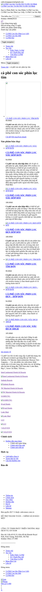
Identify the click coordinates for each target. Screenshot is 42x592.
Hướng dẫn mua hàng (14, 441)
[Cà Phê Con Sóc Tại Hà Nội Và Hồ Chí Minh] (19, 4)
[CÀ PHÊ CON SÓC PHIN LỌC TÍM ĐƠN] (23, 259)
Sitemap (9, 508)
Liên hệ (8, 59)
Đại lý (8, 504)
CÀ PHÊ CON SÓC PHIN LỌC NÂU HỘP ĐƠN (21, 153)
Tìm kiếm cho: (6, 16)
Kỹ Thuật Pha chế (17, 52)
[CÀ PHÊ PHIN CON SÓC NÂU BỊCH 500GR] (23, 322)
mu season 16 (6, 352)
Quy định (9, 500)
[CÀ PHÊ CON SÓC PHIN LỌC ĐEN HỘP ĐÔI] (23, 225)
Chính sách (10, 498)
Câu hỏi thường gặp (13, 461)
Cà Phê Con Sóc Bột (13, 36)
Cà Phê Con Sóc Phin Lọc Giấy (17, 34)
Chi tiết (8, 137)
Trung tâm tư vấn (12, 459)
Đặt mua (14, 137)
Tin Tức (9, 48)
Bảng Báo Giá (11, 57)
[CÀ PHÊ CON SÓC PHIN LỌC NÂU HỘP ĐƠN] (23, 148)
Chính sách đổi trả (17, 447)
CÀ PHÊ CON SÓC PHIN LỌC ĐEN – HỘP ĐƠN (21, 295)
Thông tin (9, 495)
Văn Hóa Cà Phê (16, 55)
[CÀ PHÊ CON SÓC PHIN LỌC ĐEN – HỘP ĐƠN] (23, 289)
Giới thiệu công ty (12, 456)
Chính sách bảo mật (17, 445)
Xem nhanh (22, 137)
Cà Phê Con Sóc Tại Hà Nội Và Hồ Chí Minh (18, 6)
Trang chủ (9, 46)
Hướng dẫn (10, 502)
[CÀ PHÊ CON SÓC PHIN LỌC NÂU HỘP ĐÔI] (23, 191)
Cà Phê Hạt (10, 38)
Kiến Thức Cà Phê (17, 50)
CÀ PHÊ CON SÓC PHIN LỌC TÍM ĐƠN (22, 118)
